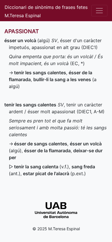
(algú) (27, 40)
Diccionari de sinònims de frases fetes (46, 7)
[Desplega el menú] (99, 10)
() (54, 173)
